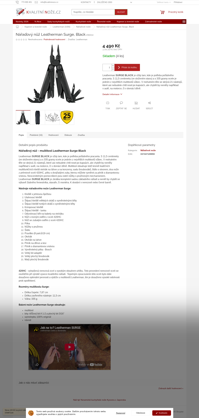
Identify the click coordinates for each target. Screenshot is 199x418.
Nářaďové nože (148, 150)
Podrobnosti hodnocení (54, 39)
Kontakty (86, 2)
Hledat (121, 12)
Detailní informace (111, 94)
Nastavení (120, 413)
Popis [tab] (21, 135)
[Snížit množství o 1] (113, 69)
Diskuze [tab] (68, 135)
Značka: (77, 39)
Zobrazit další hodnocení (170, 388)
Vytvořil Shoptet (176, 411)
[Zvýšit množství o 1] (113, 65)
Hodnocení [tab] (53, 135)
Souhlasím (163, 413)
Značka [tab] (81, 135)
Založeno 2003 (104, 2)
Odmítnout (140, 413)
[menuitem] (22, 21)
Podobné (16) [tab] (36, 135)
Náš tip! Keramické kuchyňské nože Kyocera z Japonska (99, 400)
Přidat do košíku (129, 67)
